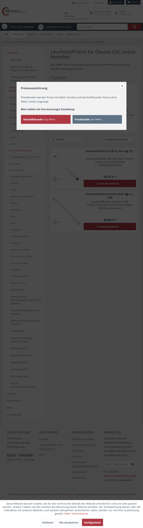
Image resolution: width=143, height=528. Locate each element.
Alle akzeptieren (68, 522)
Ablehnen (48, 522)
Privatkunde (88, 119)
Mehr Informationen (76, 513)
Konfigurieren (92, 522)
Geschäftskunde (39, 119)
